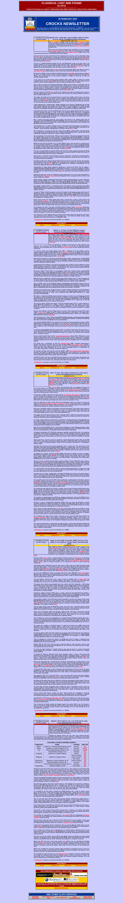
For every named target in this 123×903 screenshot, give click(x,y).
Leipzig (57, 69)
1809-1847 (85, 58)
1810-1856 (71, 73)
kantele (35, 603)
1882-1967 (58, 569)
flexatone (51, 775)
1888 (84, 656)
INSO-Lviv (42, 842)
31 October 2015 (82, 579)
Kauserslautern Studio (77, 344)
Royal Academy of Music (72, 52)
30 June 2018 (83, 573)
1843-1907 (75, 383)
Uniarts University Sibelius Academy (79, 560)
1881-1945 (45, 569)
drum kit (46, 775)
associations (45, 201)
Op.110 (46, 99)
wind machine (70, 775)
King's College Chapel (55, 51)
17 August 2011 (64, 482)
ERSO (50, 382)
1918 (35, 555)
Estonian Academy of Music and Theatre (53, 403)
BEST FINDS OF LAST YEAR (48, 897)
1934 (85, 760)
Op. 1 (81, 728)
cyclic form (52, 242)
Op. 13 (68, 273)
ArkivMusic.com (55, 225)
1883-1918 (55, 548)
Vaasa (45, 558)
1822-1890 (69, 238)
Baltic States (70, 377)
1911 (43, 462)
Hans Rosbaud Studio (75, 351)
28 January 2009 (67, 247)
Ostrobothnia (78, 558)
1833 (44, 61)
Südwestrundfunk (65, 343)
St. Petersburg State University (72, 394)
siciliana (67, 815)
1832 (38, 57)
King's (75, 46)
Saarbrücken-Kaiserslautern (63, 336)
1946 (56, 482)
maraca (65, 822)
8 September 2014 (81, 729)
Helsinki (40, 561)
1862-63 (85, 748)
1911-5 (55, 604)
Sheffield (56, 42)
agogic (57, 781)
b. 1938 (72, 729)
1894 (54, 676)
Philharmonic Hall (63, 853)
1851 (85, 751)
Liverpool (81, 42)
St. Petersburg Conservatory (74, 389)
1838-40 (85, 750)
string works (37, 664)
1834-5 (48, 61)
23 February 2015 (65, 252)
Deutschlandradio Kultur (55, 698)
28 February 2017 (82, 378)
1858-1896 (51, 314)
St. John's (80, 46)
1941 (85, 753)
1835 (40, 601)
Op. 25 (72, 128)
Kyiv (64, 841)
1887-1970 (51, 383)
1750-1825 (82, 551)
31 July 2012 (80, 795)
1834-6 (74, 67)
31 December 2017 (54, 379)
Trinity (87, 46)
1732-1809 (54, 176)
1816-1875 (78, 43)
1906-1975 (82, 492)
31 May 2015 (63, 237)
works (52, 92)
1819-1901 (66, 89)
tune (54, 831)
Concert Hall (79, 207)
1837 (86, 74)
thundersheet (57, 775)
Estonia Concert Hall (39, 517)
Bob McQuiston (39, 219)
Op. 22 (74, 82)
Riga (60, 508)
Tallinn (67, 403)
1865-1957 (62, 570)
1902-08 (54, 454)
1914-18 (87, 397)
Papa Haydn (47, 176)
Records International (81, 225)
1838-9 (50, 81)
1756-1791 (70, 546)
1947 (85, 746)
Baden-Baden (85, 351)
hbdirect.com (68, 225)
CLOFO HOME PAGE (61, 897)
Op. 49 (49, 163)
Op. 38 (59, 256)
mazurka (80, 666)
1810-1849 (67, 148)
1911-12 (57, 451)
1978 (85, 755)
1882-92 (67, 324)
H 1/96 (70, 196)
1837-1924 (86, 234)
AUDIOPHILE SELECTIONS (35, 897)
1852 (60, 171)
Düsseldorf (80, 66)
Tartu (54, 387)
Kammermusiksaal (42, 699)
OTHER (87, 897)
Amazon (42, 225)
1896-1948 (36, 482)
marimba (70, 822)
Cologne (61, 699)
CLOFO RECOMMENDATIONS (74, 897)
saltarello (37, 817)
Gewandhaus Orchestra (40, 71)
